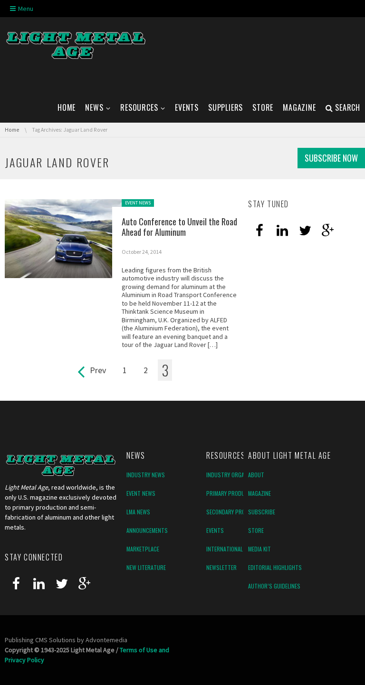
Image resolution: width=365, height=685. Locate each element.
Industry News (145, 475)
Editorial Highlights (275, 567)
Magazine (259, 493)
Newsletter (221, 567)
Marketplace (142, 549)
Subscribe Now (331, 158)
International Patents (236, 549)
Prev (98, 370)
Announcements (147, 530)
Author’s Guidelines (274, 586)
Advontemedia (106, 640)
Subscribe (261, 512)
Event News (138, 203)
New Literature (146, 567)
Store (256, 530)
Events (215, 530)
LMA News (138, 512)
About (256, 475)
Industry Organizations (237, 475)
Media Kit (259, 549)
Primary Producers (231, 493)
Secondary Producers (235, 512)
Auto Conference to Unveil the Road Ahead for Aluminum (179, 227)
